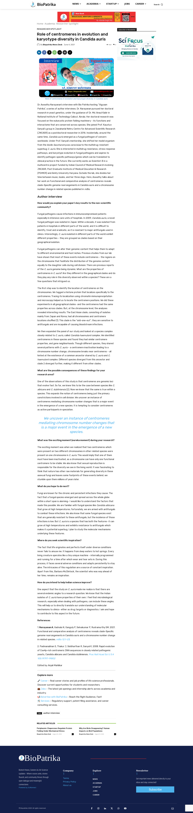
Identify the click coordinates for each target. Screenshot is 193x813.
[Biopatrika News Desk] (38, 44)
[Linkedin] (39, 52)
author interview (51, 713)
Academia (50, 23)
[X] (49, 52)
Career (44, 680)
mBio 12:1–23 (63, 639)
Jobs (43, 688)
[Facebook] (44, 52)
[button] (158, 4)
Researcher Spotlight (67, 23)
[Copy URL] (70, 52)
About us (67, 785)
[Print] (65, 52)
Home (40, 23)
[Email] (59, 52)
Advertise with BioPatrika (54, 697)
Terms (66, 778)
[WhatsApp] (54, 52)
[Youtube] (125, 808)
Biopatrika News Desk (52, 45)
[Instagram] (98, 808)
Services (45, 701)
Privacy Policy (69, 781)
